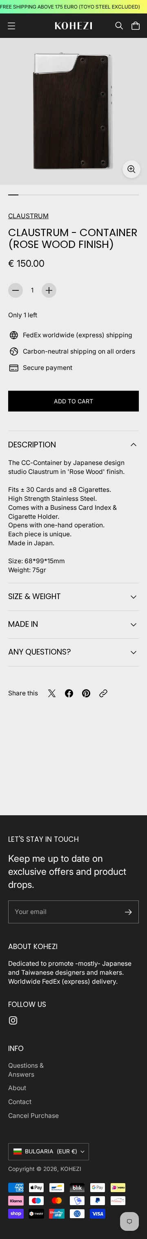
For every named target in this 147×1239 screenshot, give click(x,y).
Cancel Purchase (33, 1116)
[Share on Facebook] (69, 693)
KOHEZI (70, 1169)
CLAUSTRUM (28, 216)
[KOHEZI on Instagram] (13, 1020)
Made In (23, 624)
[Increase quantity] (49, 290)
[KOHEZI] (73, 26)
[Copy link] (103, 693)
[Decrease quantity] (15, 290)
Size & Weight (34, 596)
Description (32, 444)
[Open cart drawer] (135, 26)
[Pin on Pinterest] (86, 693)
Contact (19, 1102)
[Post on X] (52, 693)
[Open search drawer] (119, 26)
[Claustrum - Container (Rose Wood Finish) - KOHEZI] (73, 111)
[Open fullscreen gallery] (131, 169)
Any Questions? (39, 651)
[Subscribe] (128, 912)
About (17, 1088)
